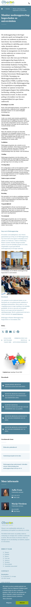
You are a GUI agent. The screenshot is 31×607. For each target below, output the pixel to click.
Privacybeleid (8, 564)
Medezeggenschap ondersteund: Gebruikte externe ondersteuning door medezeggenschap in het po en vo (15, 466)
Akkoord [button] (22, 602)
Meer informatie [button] (7, 598)
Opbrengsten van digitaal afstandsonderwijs (21, 340)
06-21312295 (15, 509)
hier (6, 317)
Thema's (7, 552)
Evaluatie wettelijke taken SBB (8, 340)
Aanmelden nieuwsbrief (11, 566)
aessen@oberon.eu (18, 314)
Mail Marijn (16, 511)
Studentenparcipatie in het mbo (12, 455)
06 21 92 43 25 (16, 495)
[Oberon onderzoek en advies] (8, 3)
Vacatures (7, 562)
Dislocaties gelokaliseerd (10, 447)
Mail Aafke (16, 497)
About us (7, 560)
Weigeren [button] (9, 602)
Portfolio (7, 554)
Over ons (7, 558)
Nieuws (7, 556)
